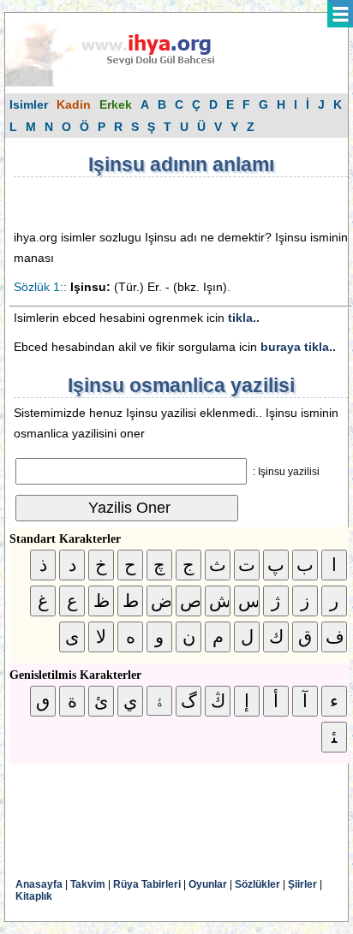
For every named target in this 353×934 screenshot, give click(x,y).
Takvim (87, 884)
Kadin (74, 104)
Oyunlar (207, 884)
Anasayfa (39, 884)
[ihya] (126, 83)
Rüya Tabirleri (147, 884)
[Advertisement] (151, 202)
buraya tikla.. (298, 347)
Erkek (115, 104)
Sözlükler (257, 884)
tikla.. (244, 317)
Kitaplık (33, 896)
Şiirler (302, 884)
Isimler (28, 104)
